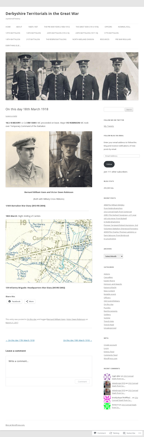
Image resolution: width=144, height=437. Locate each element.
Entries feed (109, 351)
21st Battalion (33, 39)
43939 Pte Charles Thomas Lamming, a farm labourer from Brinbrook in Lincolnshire (120, 235)
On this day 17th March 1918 (20, 340)
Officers (108, 27)
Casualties (108, 277)
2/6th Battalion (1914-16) (58, 33)
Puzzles (107, 307)
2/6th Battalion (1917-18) (87, 33)
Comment (82, 381)
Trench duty (109, 321)
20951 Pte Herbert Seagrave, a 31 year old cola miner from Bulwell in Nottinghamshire (120, 218)
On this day (32, 319)
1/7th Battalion (111, 33)
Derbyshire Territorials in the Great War (42, 13)
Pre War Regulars (123, 39)
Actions (107, 274)
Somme (107, 318)
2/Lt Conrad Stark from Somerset (118, 211)
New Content (109, 291)
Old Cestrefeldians (112, 301)
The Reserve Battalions (56, 39)
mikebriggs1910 (118, 383)
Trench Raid (109, 324)
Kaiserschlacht (110, 287)
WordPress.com (110, 358)
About (19, 27)
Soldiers (107, 314)
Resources (104, 39)
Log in (106, 348)
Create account (110, 345)
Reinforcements (110, 311)
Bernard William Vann (56, 319)
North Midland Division (83, 39)
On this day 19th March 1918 (77, 340)
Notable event (110, 294)
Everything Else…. (13, 45)
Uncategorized (110, 328)
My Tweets (109, 126)
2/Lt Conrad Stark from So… (122, 377)
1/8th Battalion (13, 39)
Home (8, 27)
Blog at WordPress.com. (15, 425)
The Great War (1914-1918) (87, 27)
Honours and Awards (113, 284)
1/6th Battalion (33, 33)
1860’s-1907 (33, 27)
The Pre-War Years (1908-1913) (57, 27)
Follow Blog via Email (114, 135)
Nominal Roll (124, 27)
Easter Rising (109, 280)
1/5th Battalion (13, 33)
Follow (109, 164)
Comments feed (110, 355)
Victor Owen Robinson (75, 319)
